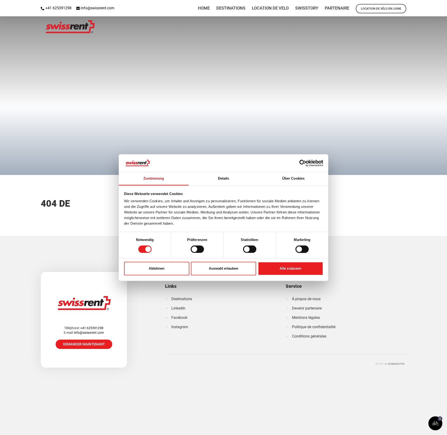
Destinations (181, 299)
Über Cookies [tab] (293, 179)
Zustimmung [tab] (153, 179)
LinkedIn (178, 308)
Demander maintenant (84, 344)
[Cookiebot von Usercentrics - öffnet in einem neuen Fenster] (302, 163)
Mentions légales (306, 317)
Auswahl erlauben (223, 269)
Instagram (179, 327)
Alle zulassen (290, 269)
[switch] (197, 249)
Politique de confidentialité (313, 327)
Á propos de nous (306, 299)
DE (429, 5)
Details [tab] (223, 179)
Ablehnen (156, 269)
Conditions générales (309, 336)
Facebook (179, 317)
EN (417, 5)
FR (442, 5)
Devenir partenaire (307, 308)
